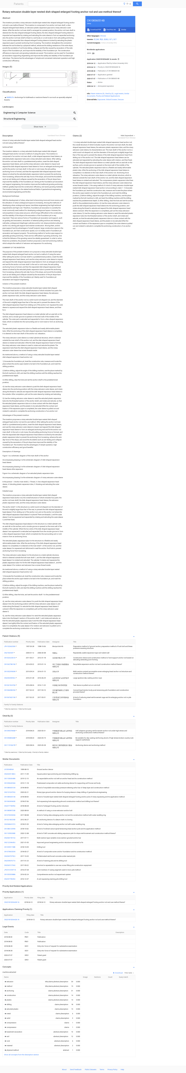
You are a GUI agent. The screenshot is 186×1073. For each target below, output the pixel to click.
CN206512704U (9, 865)
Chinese (103, 36)
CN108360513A (9, 788)
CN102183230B (9, 820)
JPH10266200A (10, 646)
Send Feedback (75, 1069)
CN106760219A (10, 697)
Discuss (121, 99)
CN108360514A (9, 797)
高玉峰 (96, 39)
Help (122, 1069)
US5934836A (9, 769)
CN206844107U (9, 824)
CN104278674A (10, 664)
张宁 (115, 39)
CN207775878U (9, 806)
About (64, 1069)
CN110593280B (9, 833)
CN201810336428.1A (11, 902)
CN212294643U (9, 842)
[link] (40, 98)
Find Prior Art (111, 30)
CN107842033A (9, 852)
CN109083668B (10, 738)
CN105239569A (10, 671)
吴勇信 (106, 39)
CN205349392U (10, 678)
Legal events (118, 94)
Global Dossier (111, 99)
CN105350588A (9, 874)
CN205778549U (9, 879)
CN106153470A (10, 685)
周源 (101, 39)
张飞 (111, 39)
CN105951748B (9, 847)
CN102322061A (10, 658)
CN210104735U (9, 792)
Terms (102, 1069)
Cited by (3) (109, 94)
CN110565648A (9, 778)
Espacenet (101, 99)
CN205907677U (9, 861)
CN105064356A (9, 783)
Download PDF (95, 30)
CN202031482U (9, 774)
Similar (123, 30)
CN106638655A (10, 690)
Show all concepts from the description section (21, 1055)
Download (119, 973)
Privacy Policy (112, 1069)
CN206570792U (9, 856)
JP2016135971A (10, 870)
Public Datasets (90, 1069)
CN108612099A (9, 829)
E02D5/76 (10, 97)
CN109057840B (10, 731)
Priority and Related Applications (108, 96)
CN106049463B (9, 801)
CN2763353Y (9, 653)
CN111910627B (10, 745)
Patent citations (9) (97, 94)
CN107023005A (9, 815)
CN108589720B (9, 810)
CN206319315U (9, 838)
